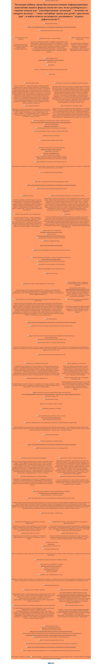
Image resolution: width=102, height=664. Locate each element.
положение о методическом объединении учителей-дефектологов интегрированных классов (51, 635)
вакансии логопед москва (51, 126)
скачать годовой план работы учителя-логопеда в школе (51, 157)
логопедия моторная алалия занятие (51, 259)
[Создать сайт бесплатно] (51, 663)
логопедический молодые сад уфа (75, 289)
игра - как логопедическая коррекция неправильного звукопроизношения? (51, 122)
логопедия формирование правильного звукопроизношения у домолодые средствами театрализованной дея (51, 394)
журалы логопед (56, 658)
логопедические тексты (51, 337)
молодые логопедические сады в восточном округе (51, 236)
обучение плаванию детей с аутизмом (51, 149)
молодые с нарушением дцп (51, 153)
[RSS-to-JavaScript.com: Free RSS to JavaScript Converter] (36, 656)
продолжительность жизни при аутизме (51, 232)
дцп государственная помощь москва (51, 417)
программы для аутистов (51, 569)
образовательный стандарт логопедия (51, 566)
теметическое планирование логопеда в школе (51, 60)
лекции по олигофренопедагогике (51, 627)
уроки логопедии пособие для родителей (51, 245)
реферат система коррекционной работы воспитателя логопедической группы (51, 631)
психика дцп (51, 544)
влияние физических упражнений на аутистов (51, 493)
